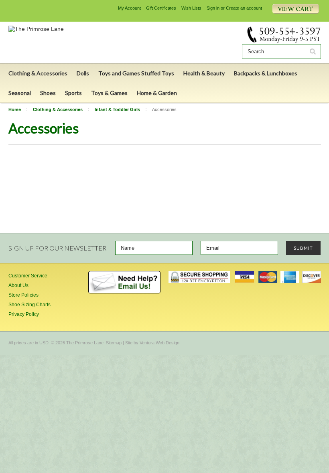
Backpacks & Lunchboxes (265, 73)
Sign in (213, 8)
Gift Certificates (161, 8)
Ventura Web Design (159, 342)
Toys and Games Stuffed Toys (136, 73)
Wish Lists (191, 8)
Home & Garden (157, 92)
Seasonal (19, 92)
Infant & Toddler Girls (117, 109)
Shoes (48, 92)
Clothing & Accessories (37, 73)
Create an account (244, 8)
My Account (129, 8)
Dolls (83, 73)
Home (14, 109)
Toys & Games (109, 92)
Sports (73, 92)
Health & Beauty (204, 73)
